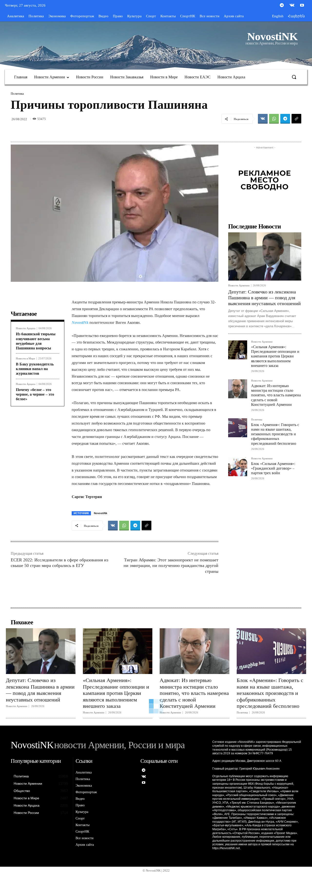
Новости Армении (239, 285)
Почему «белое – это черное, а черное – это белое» (35, 394)
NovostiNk (80, 322)
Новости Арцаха (25, 328)
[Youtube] (302, 5)
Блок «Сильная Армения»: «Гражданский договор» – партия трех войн (273, 468)
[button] (294, 77)
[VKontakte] (292, 5)
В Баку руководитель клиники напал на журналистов (35, 368)
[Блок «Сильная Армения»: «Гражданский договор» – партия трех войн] (237, 466)
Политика (17, 93)
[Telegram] (282, 5)
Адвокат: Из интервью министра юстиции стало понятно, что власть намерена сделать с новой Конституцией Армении (276, 395)
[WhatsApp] (274, 119)
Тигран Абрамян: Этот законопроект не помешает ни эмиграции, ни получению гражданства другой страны (171, 565)
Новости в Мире (25, 358)
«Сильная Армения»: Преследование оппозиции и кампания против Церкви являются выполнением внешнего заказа (275, 356)
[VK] (263, 119)
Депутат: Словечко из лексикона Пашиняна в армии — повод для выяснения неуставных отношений (264, 297)
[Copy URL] (296, 119)
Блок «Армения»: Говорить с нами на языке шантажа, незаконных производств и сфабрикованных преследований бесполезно (275, 434)
